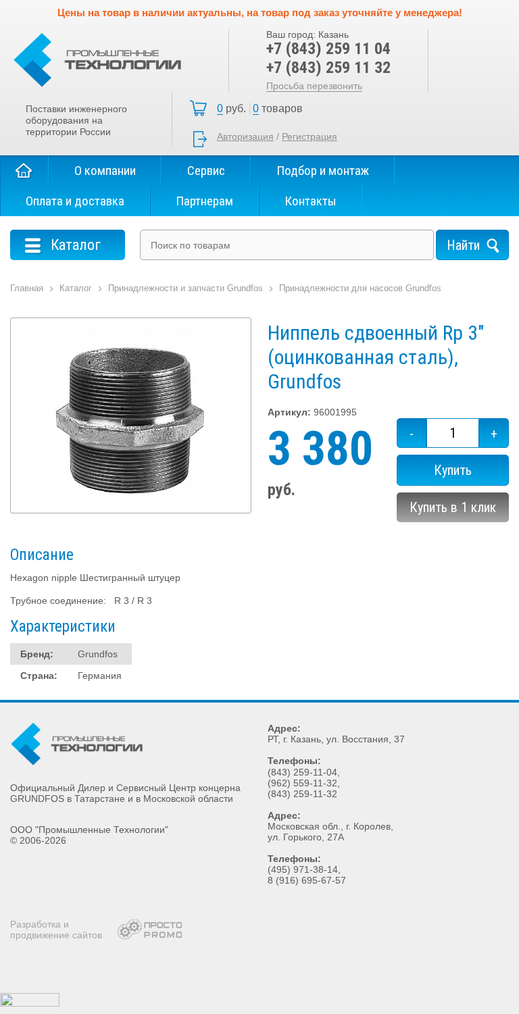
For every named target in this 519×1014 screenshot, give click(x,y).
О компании (105, 170)
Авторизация (245, 136)
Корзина (263, 109)
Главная (24, 170)
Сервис (206, 170)
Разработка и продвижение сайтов (56, 929)
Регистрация (309, 136)
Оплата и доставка (75, 201)
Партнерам (204, 201)
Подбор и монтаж (322, 170)
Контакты (311, 201)
